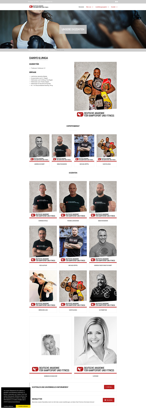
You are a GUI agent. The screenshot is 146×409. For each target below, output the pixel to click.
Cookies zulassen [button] (23, 406)
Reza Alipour (43, 265)
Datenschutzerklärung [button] (14, 401)
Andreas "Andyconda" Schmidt (103, 265)
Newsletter (110, 400)
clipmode (95, 376)
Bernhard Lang (43, 310)
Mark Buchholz (43, 221)
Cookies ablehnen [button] (8, 406)
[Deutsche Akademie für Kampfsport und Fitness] (38, 6)
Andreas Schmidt (39, 164)
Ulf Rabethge (103, 310)
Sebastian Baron (62, 164)
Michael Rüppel (84, 164)
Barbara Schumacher (50, 376)
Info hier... (110, 387)
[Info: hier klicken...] (39, 148)
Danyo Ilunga (107, 164)
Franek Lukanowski (73, 221)
